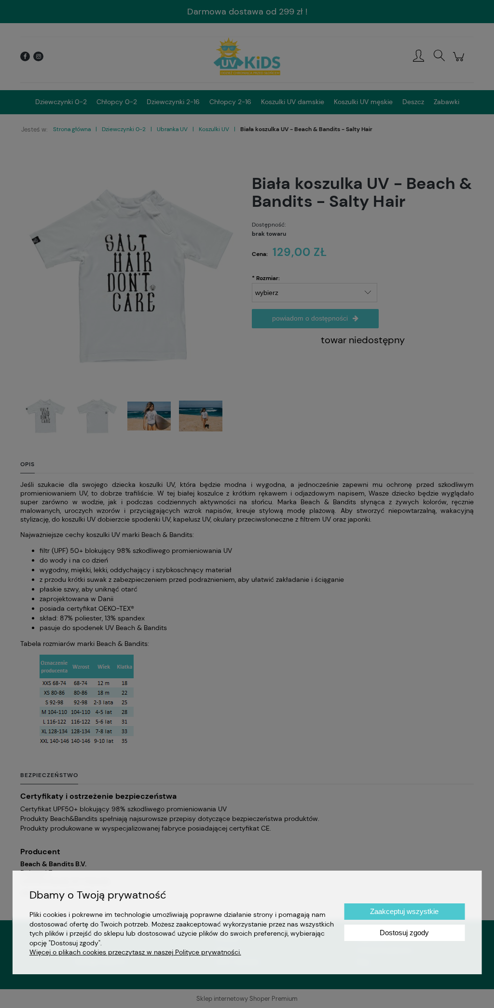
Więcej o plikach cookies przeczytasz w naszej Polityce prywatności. (135, 952)
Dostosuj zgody (404, 932)
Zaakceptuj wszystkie (404, 911)
